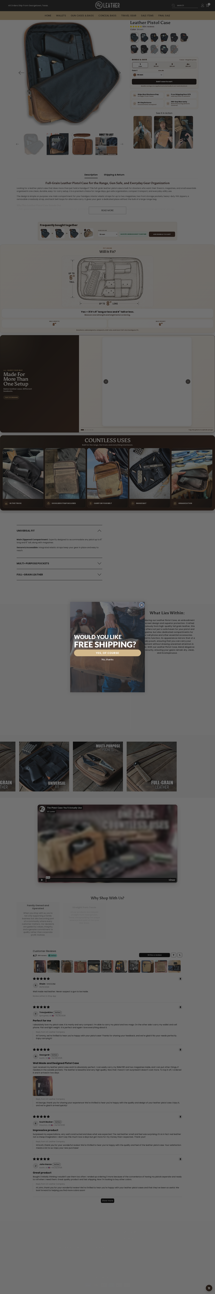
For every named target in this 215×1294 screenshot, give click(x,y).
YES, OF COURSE (107, 652)
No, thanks (107, 659)
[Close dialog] (141, 605)
